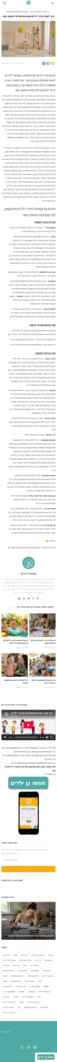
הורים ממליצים (8, 970)
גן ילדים (38, 960)
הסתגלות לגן (22, 970)
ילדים (40, 981)
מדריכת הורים (21, 986)
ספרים (15, 997)
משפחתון (31, 991)
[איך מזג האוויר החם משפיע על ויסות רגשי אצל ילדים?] (42, 664)
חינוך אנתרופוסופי (17, 976)
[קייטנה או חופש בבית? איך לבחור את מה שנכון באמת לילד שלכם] (14, 624)
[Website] (37, 598)
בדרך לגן (24, 955)
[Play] (5, 737)
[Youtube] (19, 598)
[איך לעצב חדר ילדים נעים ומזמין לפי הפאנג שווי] (28, 38)
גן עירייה (6, 965)
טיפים (5, 981)
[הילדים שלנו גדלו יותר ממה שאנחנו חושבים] (14, 664)
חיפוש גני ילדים (47, 976)
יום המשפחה (16, 981)
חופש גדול (47, 970)
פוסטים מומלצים (12, 11)
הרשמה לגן (35, 970)
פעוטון (21, 1002)
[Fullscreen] (51, 737)
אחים (15, 955)
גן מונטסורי (48, 960)
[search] (52, 3)
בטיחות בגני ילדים (37, 955)
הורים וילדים (34, 965)
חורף (5, 976)
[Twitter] (28, 598)
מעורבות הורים (35, 986)
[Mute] (47, 737)
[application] (28, 725)
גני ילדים (46, 11)
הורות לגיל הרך (35, 11)
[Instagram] (24, 598)
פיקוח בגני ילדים (28, 997)
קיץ (19, 1007)
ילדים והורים (7, 986)
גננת (25, 965)
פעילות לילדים (8, 1007)
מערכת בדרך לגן (17, 63)
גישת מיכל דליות (9, 960)
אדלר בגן (6, 955)
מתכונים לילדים (44, 991)
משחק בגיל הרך (9, 991)
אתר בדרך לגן (50, 747)
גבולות (50, 955)
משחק (46, 986)
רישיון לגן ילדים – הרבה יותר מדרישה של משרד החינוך (31, 935)
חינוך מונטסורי (32, 976)
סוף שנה (6, 997)
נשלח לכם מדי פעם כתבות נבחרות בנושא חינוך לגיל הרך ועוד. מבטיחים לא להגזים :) (25, 851)
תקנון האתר (5, 1031)
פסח (39, 997)
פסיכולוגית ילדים (9, 1002)
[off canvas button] (4, 3)
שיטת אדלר (44, 1007)
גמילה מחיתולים (25, 960)
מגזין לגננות (23, 11)
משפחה (21, 991)
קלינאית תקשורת (30, 1007)
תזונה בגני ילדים (9, 1012)
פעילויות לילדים (33, 1002)
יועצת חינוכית (29, 981)
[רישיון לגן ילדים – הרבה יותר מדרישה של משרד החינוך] (42, 624)
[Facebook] (33, 598)
